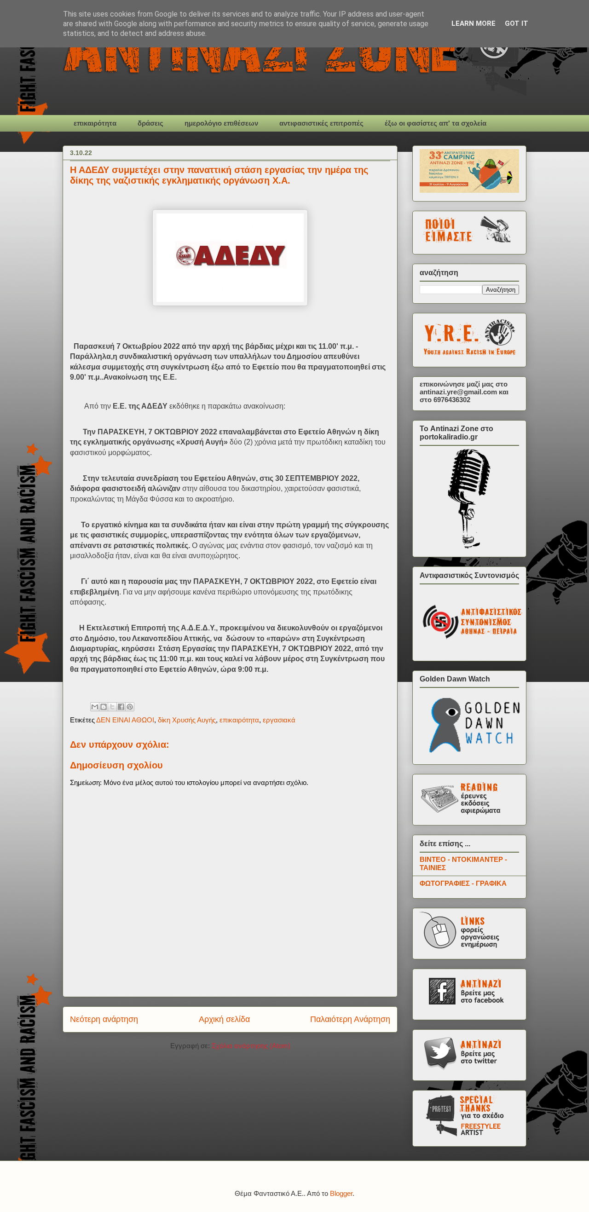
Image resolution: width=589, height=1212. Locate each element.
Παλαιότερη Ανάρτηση (350, 1019)
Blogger (341, 1193)
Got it (516, 23)
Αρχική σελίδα (224, 1019)
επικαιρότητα (95, 123)
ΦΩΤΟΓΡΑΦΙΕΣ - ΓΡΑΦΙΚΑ (463, 883)
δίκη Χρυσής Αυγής (187, 720)
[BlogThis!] (103, 706)
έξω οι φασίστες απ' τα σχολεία (435, 123)
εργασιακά (279, 720)
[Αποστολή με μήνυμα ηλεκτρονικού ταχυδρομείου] (94, 706)
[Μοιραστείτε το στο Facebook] (121, 706)
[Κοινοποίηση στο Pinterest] (129, 706)
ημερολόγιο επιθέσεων (221, 123)
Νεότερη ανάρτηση (104, 1019)
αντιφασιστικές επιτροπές (321, 123)
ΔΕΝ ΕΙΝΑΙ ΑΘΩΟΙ (125, 720)
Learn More (473, 23)
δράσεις (150, 123)
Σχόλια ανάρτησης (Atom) (251, 1046)
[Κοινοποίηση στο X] (112, 706)
